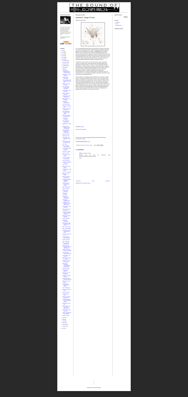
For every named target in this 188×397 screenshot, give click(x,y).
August (64, 67)
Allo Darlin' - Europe (66, 151)
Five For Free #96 (65, 218)
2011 (63, 328)
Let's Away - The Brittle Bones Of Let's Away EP (66, 127)
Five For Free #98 (65, 160)
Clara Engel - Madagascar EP (66, 200)
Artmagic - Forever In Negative (66, 276)
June (64, 317)
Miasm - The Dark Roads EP (65, 94)
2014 (63, 55)
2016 (63, 52)
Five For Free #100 (66, 104)
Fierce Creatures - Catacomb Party (66, 146)
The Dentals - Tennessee (65, 119)
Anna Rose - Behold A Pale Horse (66, 163)
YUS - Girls (64, 164)
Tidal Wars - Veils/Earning (65, 102)
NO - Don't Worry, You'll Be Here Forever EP (65, 87)
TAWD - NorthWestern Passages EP (66, 313)
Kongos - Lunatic (65, 315)
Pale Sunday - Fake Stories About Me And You (66, 224)
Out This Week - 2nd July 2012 (66, 310)
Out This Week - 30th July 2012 (66, 91)
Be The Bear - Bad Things (66, 155)
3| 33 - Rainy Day (65, 241)
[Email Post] (95, 145)
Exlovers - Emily (65, 153)
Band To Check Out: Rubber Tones (66, 297)
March (64, 322)
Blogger (99, 387)
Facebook (79, 138)
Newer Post (78, 181)
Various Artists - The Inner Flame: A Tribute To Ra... (66, 307)
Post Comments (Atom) (85, 183)
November (65, 62)
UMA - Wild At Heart (66, 186)
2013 (63, 57)
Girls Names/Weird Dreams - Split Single (66, 112)
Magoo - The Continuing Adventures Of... (66, 197)
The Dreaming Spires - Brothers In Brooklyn (66, 180)
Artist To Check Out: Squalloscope (66, 177)
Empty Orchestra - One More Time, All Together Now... (66, 246)
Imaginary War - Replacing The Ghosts (65, 285)
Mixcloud (63, 38)
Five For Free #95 (65, 239)
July (63, 69)
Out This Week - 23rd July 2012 (66, 149)
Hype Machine (118, 25)
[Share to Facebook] (101, 145)
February (64, 324)
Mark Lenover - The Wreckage (66, 99)
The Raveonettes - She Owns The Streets (66, 184)
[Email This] (97, 145)
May (63, 319)
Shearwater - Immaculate (65, 221)
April (64, 321)
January (64, 326)
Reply (80, 158)
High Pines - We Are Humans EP (66, 261)
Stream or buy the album (81, 129)
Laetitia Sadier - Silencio (65, 271)
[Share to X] (100, 145)
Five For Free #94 (65, 268)
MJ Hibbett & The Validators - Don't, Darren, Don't (66, 203)
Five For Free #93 (65, 292)
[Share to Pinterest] (102, 145)
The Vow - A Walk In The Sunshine (66, 158)
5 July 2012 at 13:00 (87, 153)
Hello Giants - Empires (65, 194)
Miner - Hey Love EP (66, 226)
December (65, 60)
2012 (63, 59)
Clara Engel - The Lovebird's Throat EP (66, 138)
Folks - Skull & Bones (66, 228)
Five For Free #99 (65, 134)
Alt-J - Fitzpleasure (66, 287)
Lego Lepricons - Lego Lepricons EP (66, 253)
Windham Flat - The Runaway (66, 273)
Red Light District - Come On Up (66, 244)
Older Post (108, 181)
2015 (63, 53)
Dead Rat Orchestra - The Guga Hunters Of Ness (66, 300)
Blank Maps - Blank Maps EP (66, 216)
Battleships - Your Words (65, 174)
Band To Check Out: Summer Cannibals (66, 250)
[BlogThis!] (98, 145)
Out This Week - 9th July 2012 (66, 256)
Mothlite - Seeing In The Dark (66, 84)
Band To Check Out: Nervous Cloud (66, 116)
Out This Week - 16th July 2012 (66, 207)
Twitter (84, 138)
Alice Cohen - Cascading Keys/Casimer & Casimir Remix (66, 265)
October (64, 64)
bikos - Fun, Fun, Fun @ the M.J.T (66, 210)
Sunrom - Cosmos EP (66, 172)
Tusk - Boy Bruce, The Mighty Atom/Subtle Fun (66, 81)
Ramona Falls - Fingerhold (65, 191)
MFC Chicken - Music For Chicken (66, 258)
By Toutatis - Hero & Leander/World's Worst (66, 231)
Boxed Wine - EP (65, 135)
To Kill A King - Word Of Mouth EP (66, 96)
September (65, 65)
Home (93, 181)
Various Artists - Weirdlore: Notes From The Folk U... (66, 71)
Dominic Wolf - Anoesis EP (65, 78)
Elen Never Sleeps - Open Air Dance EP (66, 279)
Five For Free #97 (65, 188)
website (82, 126)
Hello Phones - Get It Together (66, 75)
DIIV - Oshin (64, 144)
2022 (63, 50)
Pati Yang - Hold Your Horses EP (66, 109)
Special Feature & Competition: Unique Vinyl (66, 131)
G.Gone (80, 153)
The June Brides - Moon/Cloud (65, 121)
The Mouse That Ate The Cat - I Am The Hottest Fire (66, 213)
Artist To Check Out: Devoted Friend (66, 142)
